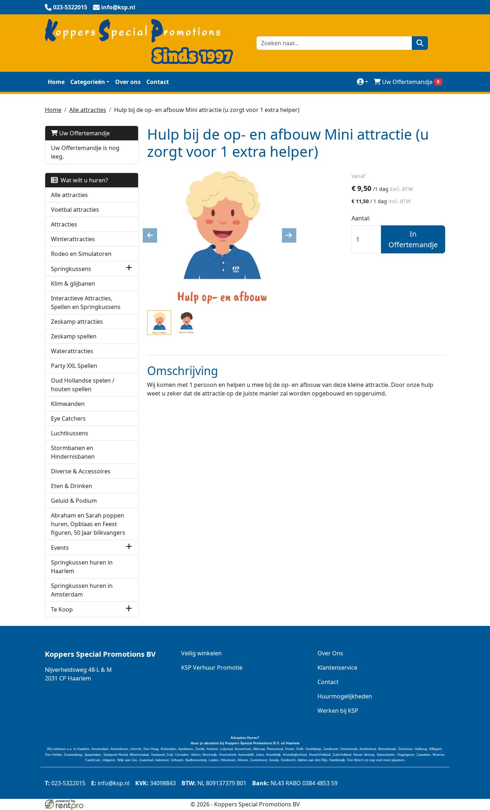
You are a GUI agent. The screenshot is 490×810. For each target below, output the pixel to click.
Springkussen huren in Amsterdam (82, 590)
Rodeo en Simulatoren (81, 254)
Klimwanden (68, 404)
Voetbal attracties (75, 210)
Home (56, 82)
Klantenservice (337, 667)
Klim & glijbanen (73, 283)
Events (60, 548)
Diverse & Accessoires (80, 471)
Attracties (64, 224)
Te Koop (62, 609)
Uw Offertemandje (410, 82)
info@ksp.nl (110, 783)
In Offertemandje (413, 239)
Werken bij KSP (337, 711)
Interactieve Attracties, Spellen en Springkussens (86, 302)
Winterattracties (73, 239)
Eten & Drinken (71, 486)
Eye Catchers (68, 418)
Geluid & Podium (74, 501)
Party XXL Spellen (74, 366)
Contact (157, 82)
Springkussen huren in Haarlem (82, 566)
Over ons (128, 82)
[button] (129, 268)
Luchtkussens (69, 433)
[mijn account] (362, 81)
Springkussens (71, 269)
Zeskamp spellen (73, 336)
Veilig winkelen (201, 653)
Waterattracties (72, 351)
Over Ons (330, 653)
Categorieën (87, 82)
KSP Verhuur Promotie (211, 667)
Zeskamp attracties (77, 322)
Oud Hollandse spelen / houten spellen (82, 384)
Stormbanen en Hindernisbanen (73, 452)
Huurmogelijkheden (344, 696)
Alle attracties (87, 110)
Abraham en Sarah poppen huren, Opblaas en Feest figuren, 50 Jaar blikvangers (88, 524)
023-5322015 (65, 783)
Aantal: (361, 218)
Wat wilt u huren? (83, 180)
